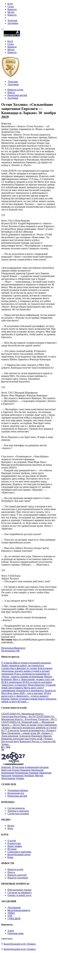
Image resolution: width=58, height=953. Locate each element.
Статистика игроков (18, 813)
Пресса (11, 92)
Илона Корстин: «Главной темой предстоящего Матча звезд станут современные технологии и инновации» (28, 688)
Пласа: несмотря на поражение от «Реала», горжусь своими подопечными (25, 675)
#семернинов (32, 767)
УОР (9, 915)
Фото (10, 828)
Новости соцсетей (17, 875)
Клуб (10, 3)
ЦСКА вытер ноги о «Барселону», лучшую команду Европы (26, 696)
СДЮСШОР (14, 918)
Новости (12, 15)
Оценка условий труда (19, 895)
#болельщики (8, 778)
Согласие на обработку (19, 892)
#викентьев (45, 772)
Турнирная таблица (17, 790)
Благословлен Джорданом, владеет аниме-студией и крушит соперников (26, 671)
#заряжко (34, 772)
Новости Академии (17, 877)
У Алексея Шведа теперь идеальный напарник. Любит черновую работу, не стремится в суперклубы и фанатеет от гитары (26, 665)
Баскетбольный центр (18, 854)
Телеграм (12, 20)
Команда (12, 9)
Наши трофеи (14, 846)
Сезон (10, 6)
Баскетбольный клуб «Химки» (20, 944)
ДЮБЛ (11, 913)
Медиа (10, 12)
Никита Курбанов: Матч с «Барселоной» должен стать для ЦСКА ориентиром (27, 679)
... (28, 701)
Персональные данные (19, 889)
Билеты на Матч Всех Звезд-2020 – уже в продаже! (28, 692)
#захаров (44, 767)
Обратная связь (15, 933)
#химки (20, 778)
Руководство (14, 843)
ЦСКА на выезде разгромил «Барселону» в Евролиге (26, 683)
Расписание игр (15, 793)
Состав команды (16, 808)
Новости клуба (15, 89)
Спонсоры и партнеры (19, 851)
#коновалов (37, 770)
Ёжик (10, 857)
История (11, 849)
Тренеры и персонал (18, 811)
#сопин (16, 770)
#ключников (7, 772)
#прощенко (18, 775)
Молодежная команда (18, 910)
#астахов (19, 767)
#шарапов (25, 770)
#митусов (6, 770)
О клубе (11, 840)
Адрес (10, 930)
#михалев (6, 775)
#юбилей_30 (7, 767)
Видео (10, 825)
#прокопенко (21, 772)
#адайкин (29, 775)
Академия (12, 23)
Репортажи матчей (17, 95)
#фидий (39, 775)
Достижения (14, 907)
